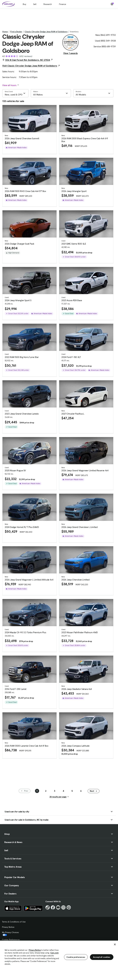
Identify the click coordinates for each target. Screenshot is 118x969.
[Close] (115, 944)
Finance (62, 4)
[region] (59, 954)
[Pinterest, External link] (69, 907)
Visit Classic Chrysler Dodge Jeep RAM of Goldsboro (29, 65)
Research (47, 4)
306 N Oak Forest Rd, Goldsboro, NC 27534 (27, 59)
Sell (34, 4)
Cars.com (54, 953)
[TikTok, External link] (47, 907)
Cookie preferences (75, 957)
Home (5, 31)
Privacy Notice (8, 927)
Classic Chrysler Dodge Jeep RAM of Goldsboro (46, 31)
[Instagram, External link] (63, 907)
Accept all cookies (101, 957)
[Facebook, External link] (53, 907)
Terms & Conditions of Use (14, 921)
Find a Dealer (16, 31)
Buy (24, 4)
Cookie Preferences (11, 939)
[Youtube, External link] (58, 907)
